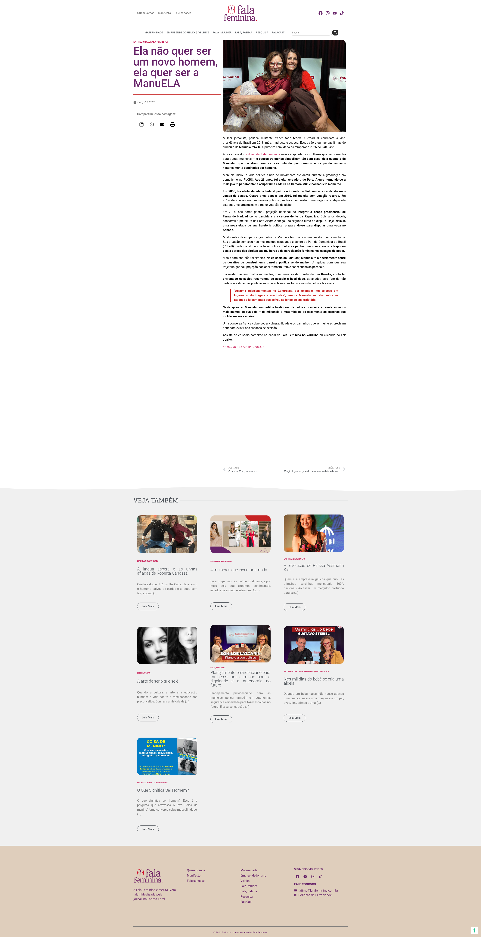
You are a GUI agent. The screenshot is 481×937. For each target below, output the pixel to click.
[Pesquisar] (335, 32)
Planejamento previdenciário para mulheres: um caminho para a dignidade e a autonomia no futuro (240, 678)
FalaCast (278, 32)
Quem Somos (145, 13)
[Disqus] (284, 412)
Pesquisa (262, 32)
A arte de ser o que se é (157, 681)
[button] (141, 124)
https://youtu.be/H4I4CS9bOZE (243, 347)
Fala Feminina (159, 41)
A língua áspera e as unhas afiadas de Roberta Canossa (167, 571)
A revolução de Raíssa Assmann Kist (314, 567)
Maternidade (153, 32)
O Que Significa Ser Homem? (163, 790)
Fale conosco (183, 13)
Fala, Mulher (222, 32)
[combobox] (311, 32)
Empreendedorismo (181, 32)
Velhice (203, 32)
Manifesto (164, 13)
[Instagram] (312, 876)
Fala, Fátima (243, 32)
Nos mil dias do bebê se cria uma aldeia (314, 681)
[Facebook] (297, 876)
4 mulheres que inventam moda (238, 569)
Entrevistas (141, 41)
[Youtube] (305, 876)
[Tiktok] (320, 876)
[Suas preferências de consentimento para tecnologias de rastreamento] (474, 930)
